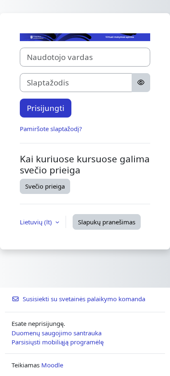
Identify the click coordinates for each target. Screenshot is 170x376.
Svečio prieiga (45, 186)
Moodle (52, 365)
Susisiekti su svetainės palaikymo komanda (84, 299)
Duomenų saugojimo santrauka (57, 333)
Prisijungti (45, 108)
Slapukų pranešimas (106, 222)
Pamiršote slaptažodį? (51, 129)
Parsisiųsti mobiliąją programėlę (58, 342)
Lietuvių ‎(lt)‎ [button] (37, 222)
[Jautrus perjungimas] (141, 82)
